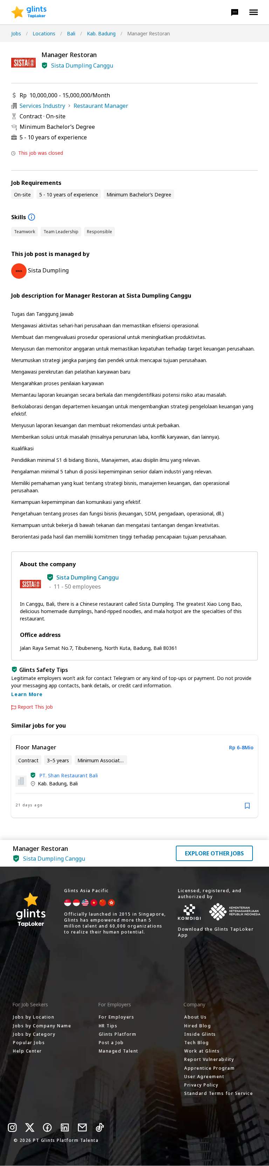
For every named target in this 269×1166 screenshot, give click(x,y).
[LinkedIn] (65, 1127)
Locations (44, 33)
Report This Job (35, 707)
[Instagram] (12, 1127)
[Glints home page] (29, 12)
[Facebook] (47, 1127)
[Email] (82, 1127)
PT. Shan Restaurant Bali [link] (68, 775)
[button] (234, 12)
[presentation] (29, 12)
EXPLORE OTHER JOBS (214, 853)
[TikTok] (100, 1127)
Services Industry (42, 106)
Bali (71, 33)
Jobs (16, 33)
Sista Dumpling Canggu (82, 65)
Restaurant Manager (101, 106)
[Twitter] (30, 1127)
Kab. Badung (101, 33)
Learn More (27, 694)
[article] (134, 776)
